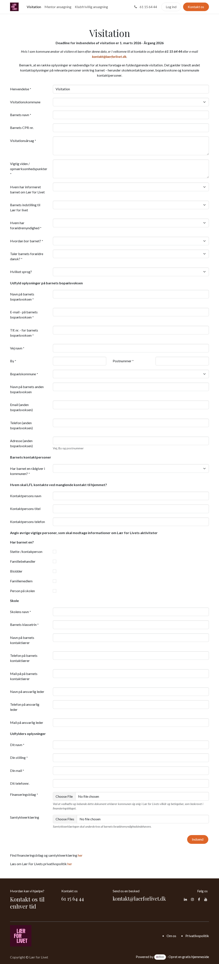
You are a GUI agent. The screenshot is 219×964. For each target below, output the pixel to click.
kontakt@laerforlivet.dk (109, 56)
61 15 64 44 (148, 7)
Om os (171, 936)
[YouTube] (205, 899)
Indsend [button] (197, 839)
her (80, 855)
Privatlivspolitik (197, 936)
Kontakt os (196, 7)
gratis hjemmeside (195, 957)
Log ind (171, 7)
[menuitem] (34, 7)
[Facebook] (199, 899)
